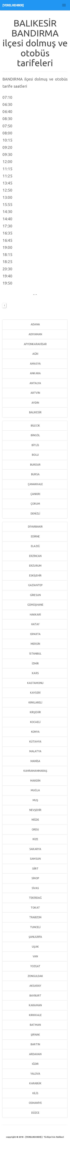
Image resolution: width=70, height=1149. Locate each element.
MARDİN (35, 780)
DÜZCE (35, 1112)
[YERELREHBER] (13, 5)
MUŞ (35, 800)
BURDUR (35, 464)
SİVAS (35, 888)
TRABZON (35, 917)
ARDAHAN (35, 1054)
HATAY (35, 624)
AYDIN (35, 402)
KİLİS (35, 1093)
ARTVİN (35, 392)
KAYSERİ (35, 692)
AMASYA (35, 363)
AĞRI (35, 353)
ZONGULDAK (35, 976)
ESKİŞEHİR (35, 575)
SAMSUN (35, 858)
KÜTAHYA (35, 741)
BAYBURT (35, 995)
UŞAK (35, 946)
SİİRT (35, 868)
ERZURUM (35, 565)
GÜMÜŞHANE (35, 604)
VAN (35, 956)
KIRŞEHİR (35, 712)
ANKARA (35, 373)
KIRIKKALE (35, 1015)
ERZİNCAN (35, 555)
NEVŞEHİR (35, 809)
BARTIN (35, 1044)
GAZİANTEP (35, 585)
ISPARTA (35, 634)
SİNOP (35, 878)
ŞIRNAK (35, 1034)
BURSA (35, 474)
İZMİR (35, 663)
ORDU (35, 829)
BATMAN (35, 1024)
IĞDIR (35, 1063)
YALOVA (35, 1073)
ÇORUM (35, 503)
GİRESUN (35, 595)
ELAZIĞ (35, 546)
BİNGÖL (35, 435)
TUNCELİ (35, 927)
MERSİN (35, 643)
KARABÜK (35, 1083)
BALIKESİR (35, 412)
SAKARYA (35, 849)
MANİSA (35, 761)
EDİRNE (35, 536)
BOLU (35, 454)
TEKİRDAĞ (35, 897)
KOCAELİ (35, 722)
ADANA (35, 324)
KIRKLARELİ (35, 702)
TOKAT (35, 907)
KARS (35, 673)
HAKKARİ (35, 614)
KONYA (35, 731)
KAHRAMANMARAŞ (35, 770)
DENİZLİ (35, 513)
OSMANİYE (35, 1102)
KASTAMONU (35, 682)
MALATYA (35, 751)
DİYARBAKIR (35, 526)
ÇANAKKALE (35, 484)
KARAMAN (35, 1005)
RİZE (35, 839)
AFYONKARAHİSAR (35, 344)
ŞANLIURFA (35, 936)
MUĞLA (35, 790)
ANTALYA (35, 383)
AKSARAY (35, 985)
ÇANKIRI (35, 494)
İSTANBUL (35, 653)
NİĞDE (35, 819)
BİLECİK (35, 425)
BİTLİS (35, 445)
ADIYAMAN (35, 334)
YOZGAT (35, 966)
